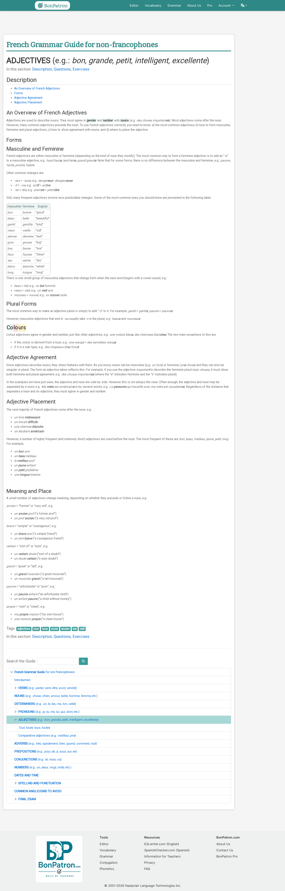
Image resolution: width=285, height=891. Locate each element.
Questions (62, 69)
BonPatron (56, 6)
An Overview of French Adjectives (37, 88)
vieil (82, 628)
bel (75, 628)
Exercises (81, 69)
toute (54, 628)
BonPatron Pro (227, 856)
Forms (18, 93)
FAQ (147, 869)
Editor (134, 5)
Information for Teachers (162, 856)
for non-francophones (44, 672)
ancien (65, 628)
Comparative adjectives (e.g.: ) (47, 735)
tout (36, 628)
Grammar (174, 5)
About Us (194, 5)
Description (42, 69)
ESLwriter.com (154, 844)
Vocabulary (153, 5)
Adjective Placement (28, 102)
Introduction (22, 680)
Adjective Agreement (28, 98)
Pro (209, 5)
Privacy (149, 862)
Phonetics (107, 869)
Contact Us (224, 850)
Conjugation (108, 862)
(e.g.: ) (47, 688)
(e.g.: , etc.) (56, 696)
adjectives (23, 628)
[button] (243, 5)
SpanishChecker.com (159, 850)
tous (45, 628)
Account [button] (225, 5)
